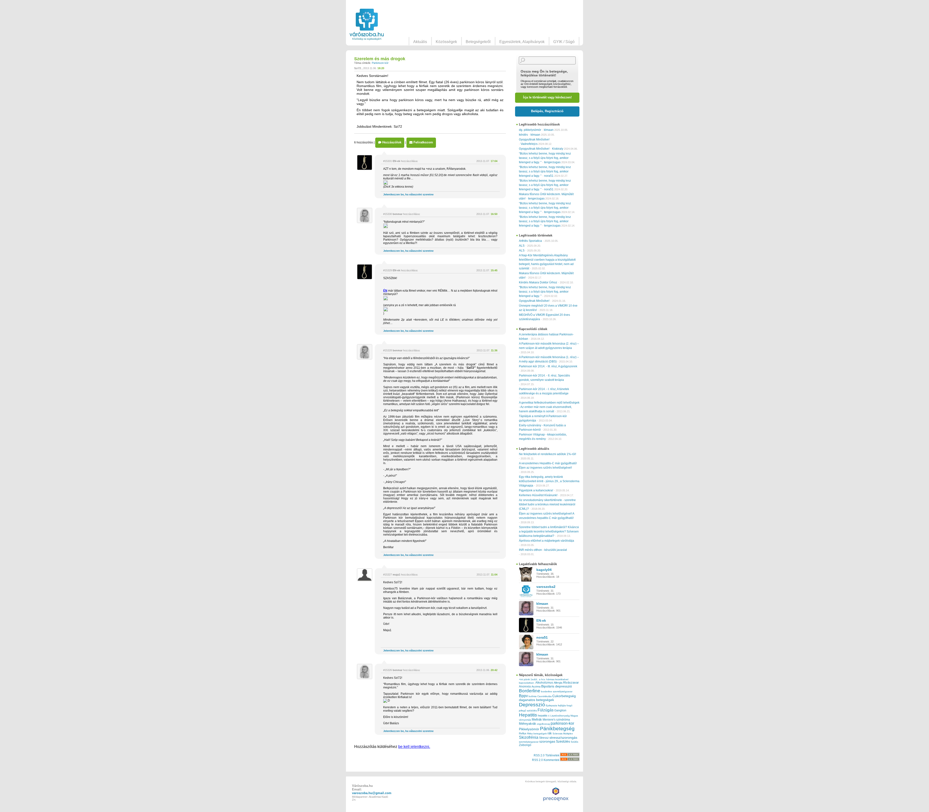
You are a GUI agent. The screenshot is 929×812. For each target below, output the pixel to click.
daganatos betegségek (536, 700)
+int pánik (524, 679)
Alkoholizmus (544, 682)
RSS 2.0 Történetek (547, 755)
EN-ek (396, 161)
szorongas (547, 741)
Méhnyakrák (527, 723)
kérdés (523, 134)
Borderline (529, 690)
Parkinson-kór (380, 62)
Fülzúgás (546, 710)
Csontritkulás (544, 696)
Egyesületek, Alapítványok (522, 42)
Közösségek (446, 42)
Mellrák (537, 719)
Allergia (558, 682)
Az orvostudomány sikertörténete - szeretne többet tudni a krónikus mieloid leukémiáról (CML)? (547, 504)
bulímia (533, 696)
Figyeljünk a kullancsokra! (536, 490)
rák (549, 733)
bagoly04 (544, 570)
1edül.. (534, 679)
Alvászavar (571, 682)
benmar (397, 214)
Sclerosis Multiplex (563, 733)
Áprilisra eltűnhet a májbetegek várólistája (546, 540)
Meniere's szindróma (556, 719)
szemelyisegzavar (529, 741)
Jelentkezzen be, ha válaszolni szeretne (408, 194)
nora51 (549, 175)
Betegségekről (478, 42)
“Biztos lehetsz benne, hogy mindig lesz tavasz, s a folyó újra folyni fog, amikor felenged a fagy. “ (545, 158)
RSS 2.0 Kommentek (546, 760)
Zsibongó (525, 745)
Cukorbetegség (564, 696)
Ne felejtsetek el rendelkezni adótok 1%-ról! (547, 454)
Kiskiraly (557, 148)
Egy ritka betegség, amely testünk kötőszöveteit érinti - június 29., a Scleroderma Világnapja (549, 481)
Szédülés (563, 741)
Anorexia (525, 686)
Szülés (574, 741)
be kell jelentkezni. (414, 747)
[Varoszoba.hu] (367, 24)
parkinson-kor (562, 723)
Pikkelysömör (529, 729)
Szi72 (357, 68)
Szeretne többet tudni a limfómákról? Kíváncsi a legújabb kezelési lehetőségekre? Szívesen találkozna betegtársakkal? (549, 531)
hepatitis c (544, 715)
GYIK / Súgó (564, 42)
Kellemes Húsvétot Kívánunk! (538, 495)
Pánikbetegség (557, 728)
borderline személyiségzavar (556, 691)
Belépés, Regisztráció (547, 111)
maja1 (396, 574)
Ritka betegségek (537, 733)
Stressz (544, 737)
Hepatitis (528, 714)
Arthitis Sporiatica (530, 241)
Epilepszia (551, 705)
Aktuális (420, 42)
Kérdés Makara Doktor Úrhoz (538, 282)
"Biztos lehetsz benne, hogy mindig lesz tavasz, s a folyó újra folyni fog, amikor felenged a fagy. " (545, 292)
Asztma (536, 686)
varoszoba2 (545, 587)
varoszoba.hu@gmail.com (371, 793)
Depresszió (532, 705)
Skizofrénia (528, 737)
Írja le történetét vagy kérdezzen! (547, 97)
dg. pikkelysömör (530, 130)
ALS (521, 245)
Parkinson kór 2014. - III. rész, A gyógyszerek (548, 366)
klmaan (549, 130)
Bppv (523, 696)
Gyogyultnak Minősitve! (534, 139)
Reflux (522, 733)
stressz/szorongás (563, 737)
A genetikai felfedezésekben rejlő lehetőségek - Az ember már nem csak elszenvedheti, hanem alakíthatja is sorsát (549, 407)
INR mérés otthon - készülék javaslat (543, 550)
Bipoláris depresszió (556, 686)
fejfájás (562, 705)
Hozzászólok (391, 142)
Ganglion (560, 710)
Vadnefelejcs (529, 144)
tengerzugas (552, 162)
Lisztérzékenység (560, 715)
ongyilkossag (543, 724)
